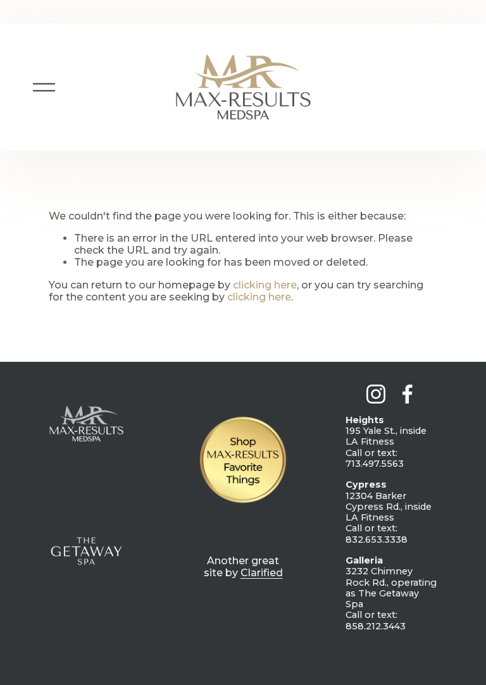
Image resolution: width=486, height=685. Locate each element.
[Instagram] (376, 394)
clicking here (265, 285)
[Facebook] (407, 394)
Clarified (261, 573)
